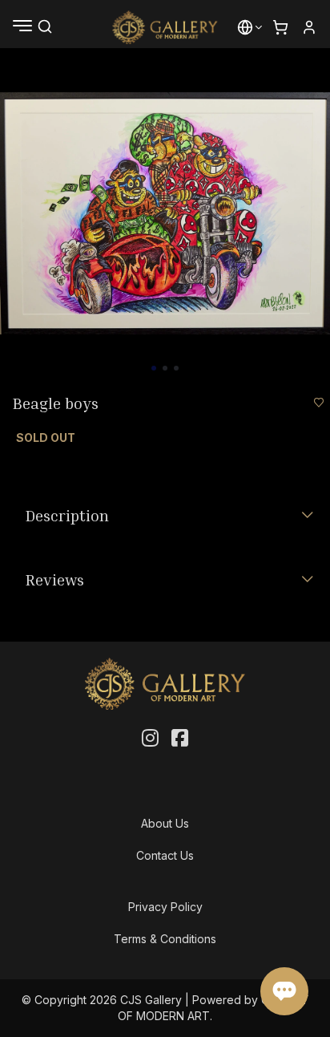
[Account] (309, 27)
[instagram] (150, 738)
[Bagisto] (165, 27)
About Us (165, 823)
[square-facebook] (179, 738)
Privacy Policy (165, 906)
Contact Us (165, 855)
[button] (245, 27)
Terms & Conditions (165, 939)
